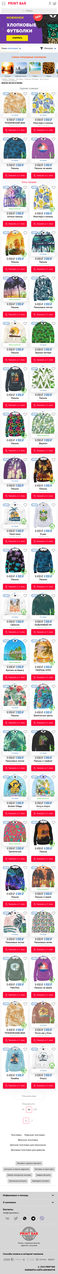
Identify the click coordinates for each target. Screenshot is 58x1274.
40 (29, 1109)
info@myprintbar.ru (11, 1213)
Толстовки (19, 79)
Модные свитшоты (43, 1175)
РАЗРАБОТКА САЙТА (34, 1270)
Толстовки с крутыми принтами (29, 1163)
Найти (56, 11)
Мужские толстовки (31, 79)
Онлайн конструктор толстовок (19, 1175)
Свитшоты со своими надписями (16, 1169)
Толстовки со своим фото (44, 1169)
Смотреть (17, 38)
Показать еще (29, 1096)
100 (35, 1109)
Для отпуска (44, 79)
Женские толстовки (28, 1140)
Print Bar (17, 3)
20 (23, 1109)
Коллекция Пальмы (10, 81)
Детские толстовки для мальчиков (28, 1145)
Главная (4, 79)
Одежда (11, 79)
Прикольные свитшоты (18, 1181)
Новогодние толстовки (40, 1181)
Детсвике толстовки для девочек (28, 1150)
